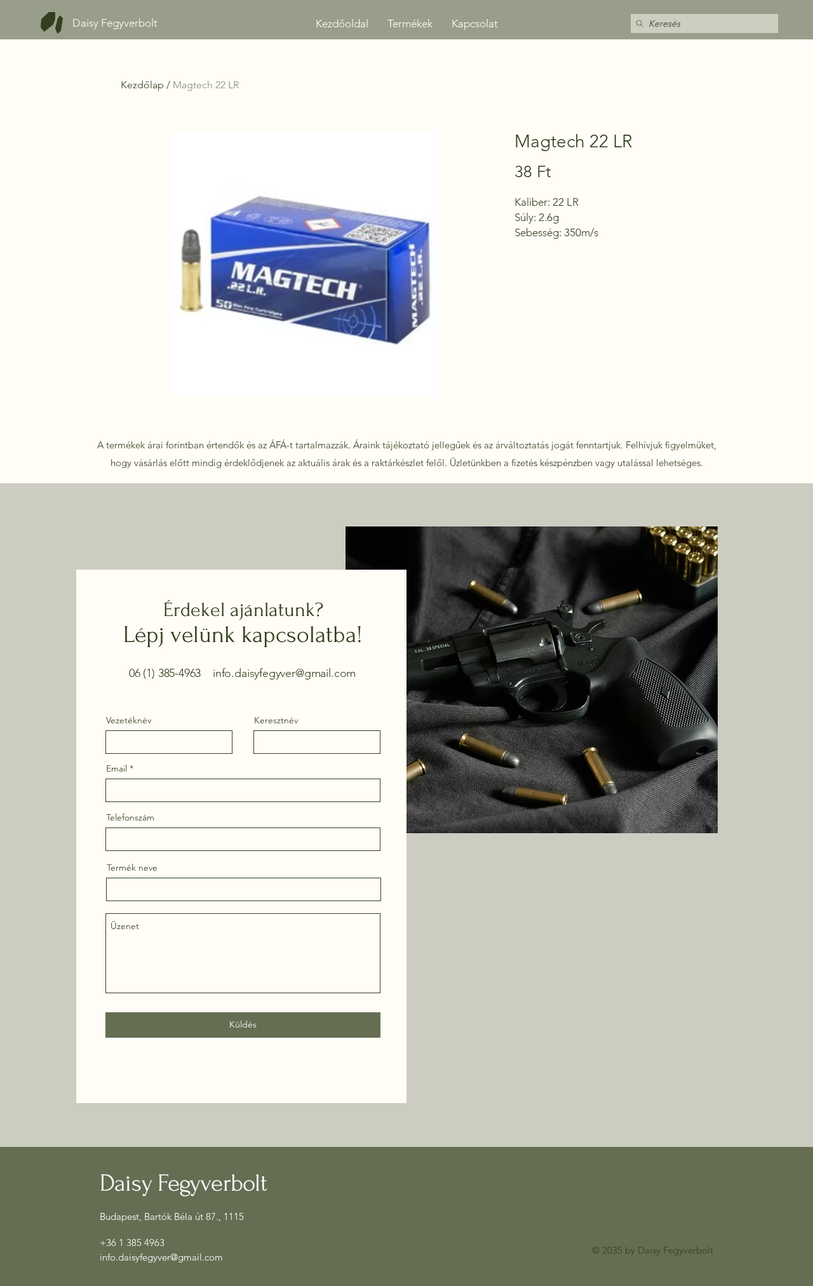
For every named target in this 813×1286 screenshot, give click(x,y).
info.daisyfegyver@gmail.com (284, 673)
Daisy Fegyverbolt (115, 23)
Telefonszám (130, 817)
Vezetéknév (128, 720)
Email (116, 768)
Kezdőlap (142, 85)
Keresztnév (276, 720)
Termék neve (132, 867)
